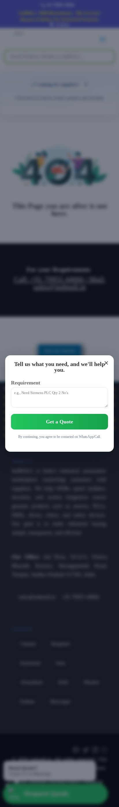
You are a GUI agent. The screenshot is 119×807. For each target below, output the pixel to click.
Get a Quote (59, 422)
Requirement (25, 383)
